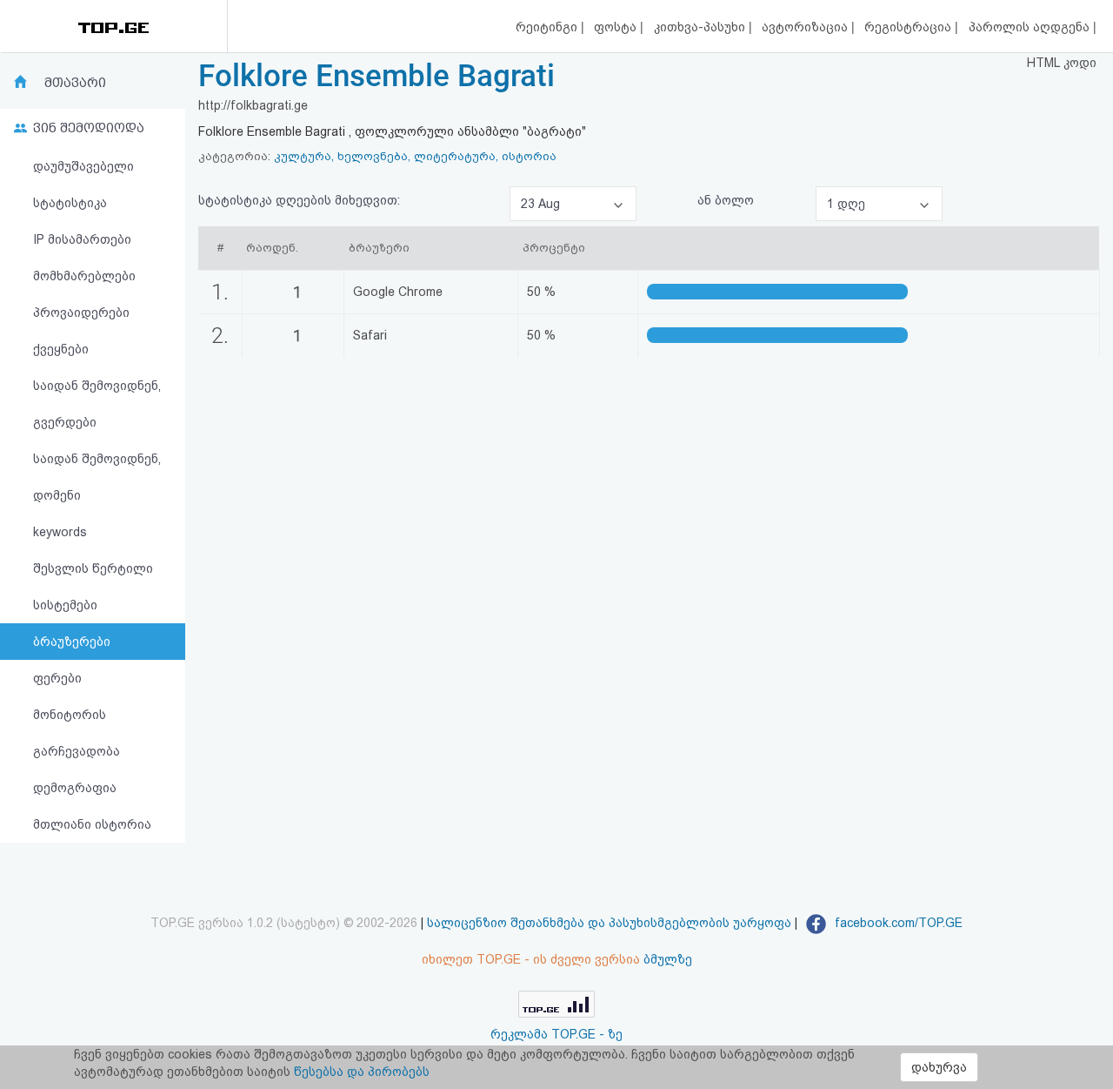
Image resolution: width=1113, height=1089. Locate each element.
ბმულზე (667, 959)
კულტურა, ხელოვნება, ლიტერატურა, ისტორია (415, 156)
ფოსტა (617, 27)
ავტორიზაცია (806, 27)
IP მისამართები (82, 239)
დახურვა (939, 1067)
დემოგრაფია (75, 788)
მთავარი (75, 83)
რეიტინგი (548, 27)
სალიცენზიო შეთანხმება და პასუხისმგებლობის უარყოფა (609, 923)
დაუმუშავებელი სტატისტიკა (83, 184)
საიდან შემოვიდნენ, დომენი (97, 477)
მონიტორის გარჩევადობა (76, 733)
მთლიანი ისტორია (92, 824)
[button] (573, 203)
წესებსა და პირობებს (362, 1072)
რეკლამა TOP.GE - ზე (556, 1034)
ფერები (57, 678)
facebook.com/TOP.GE (897, 923)
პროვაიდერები (81, 312)
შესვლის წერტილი (93, 568)
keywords (60, 532)
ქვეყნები (61, 349)
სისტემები (65, 605)
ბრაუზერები (71, 642)
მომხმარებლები (84, 276)
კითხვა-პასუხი (701, 27)
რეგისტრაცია (909, 27)
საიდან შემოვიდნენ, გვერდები (97, 404)
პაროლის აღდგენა (1031, 27)
